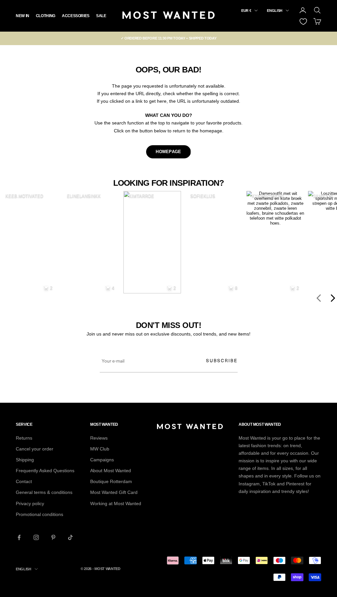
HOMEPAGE (168, 151)
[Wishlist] (303, 21)
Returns (24, 438)
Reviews (99, 438)
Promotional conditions (39, 514)
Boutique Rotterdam (111, 481)
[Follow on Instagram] (36, 537)
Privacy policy (30, 503)
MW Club (99, 448)
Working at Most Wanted (115, 503)
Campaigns (102, 459)
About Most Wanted (110, 470)
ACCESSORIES (76, 16)
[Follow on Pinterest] (53, 537)
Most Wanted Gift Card (114, 492)
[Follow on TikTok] (70, 537)
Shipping (25, 459)
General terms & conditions (44, 492)
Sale (101, 16)
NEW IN (22, 16)
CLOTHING (45, 16)
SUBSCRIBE (222, 360)
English (274, 11)
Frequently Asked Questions (45, 470)
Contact (24, 481)
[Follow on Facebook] (19, 537)
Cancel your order (34, 448)
